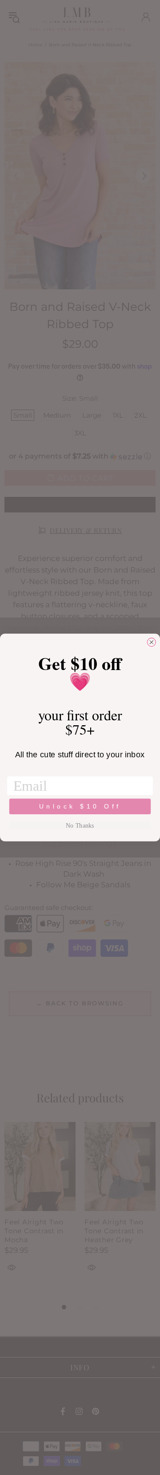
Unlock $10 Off (80, 806)
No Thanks (80, 825)
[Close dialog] (151, 642)
